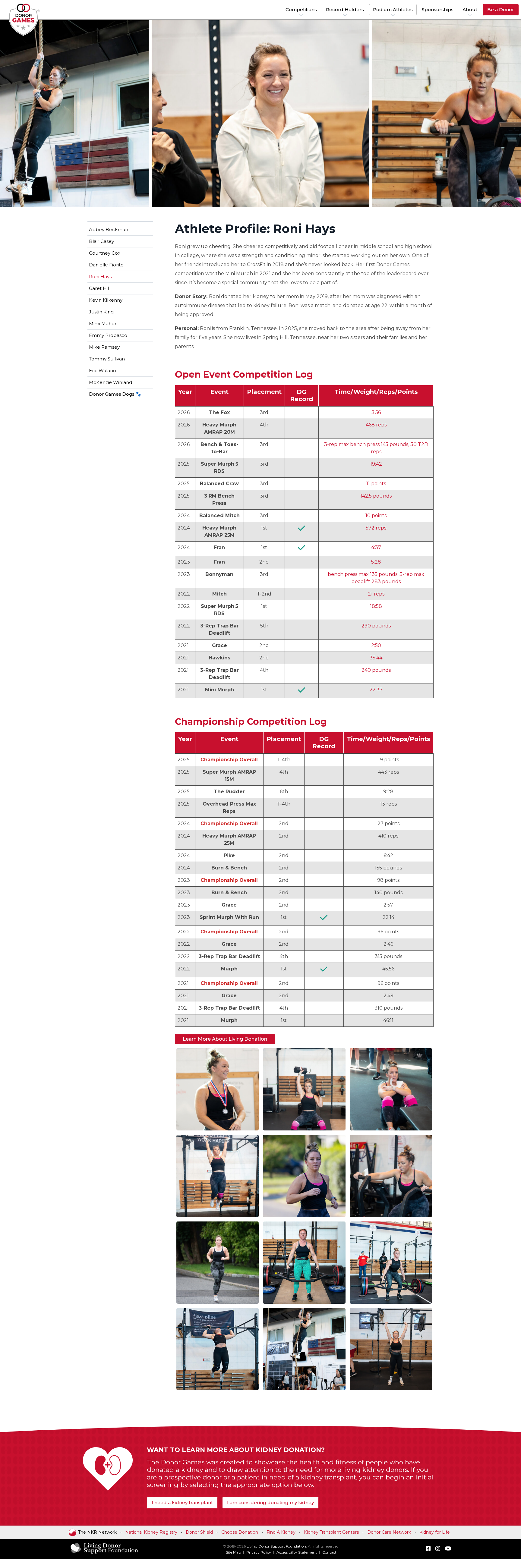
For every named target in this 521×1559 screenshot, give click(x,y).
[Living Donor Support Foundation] (104, 1553)
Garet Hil (99, 288)
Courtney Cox (104, 253)
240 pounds (376, 670)
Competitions (301, 9)
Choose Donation (239, 1532)
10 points (376, 515)
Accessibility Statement (296, 1552)
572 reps (376, 528)
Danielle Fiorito (106, 265)
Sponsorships (437, 9)
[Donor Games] (24, 19)
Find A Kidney (281, 1532)
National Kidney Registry (151, 1532)
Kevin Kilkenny (105, 300)
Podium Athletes (393, 9)
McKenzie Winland (110, 382)
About (470, 9)
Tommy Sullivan (107, 359)
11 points (376, 483)
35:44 (376, 658)
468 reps (376, 425)
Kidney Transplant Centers (331, 1532)
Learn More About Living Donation (225, 1039)
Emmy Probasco (108, 335)
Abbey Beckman (108, 229)
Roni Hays (100, 276)
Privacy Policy (258, 1552)
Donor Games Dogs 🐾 (115, 394)
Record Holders (345, 9)
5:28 (376, 562)
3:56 (376, 412)
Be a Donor (500, 9)
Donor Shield (199, 1532)
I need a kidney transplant (182, 1502)
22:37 (376, 690)
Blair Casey (101, 241)
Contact (329, 1552)
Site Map (233, 1552)
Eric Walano (102, 370)
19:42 (376, 464)
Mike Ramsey (104, 347)
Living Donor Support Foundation (276, 1546)
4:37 (376, 547)
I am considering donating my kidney (270, 1502)
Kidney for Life (434, 1532)
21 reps (376, 594)
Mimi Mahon (103, 323)
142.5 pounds (376, 496)
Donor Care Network (389, 1532)
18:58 (376, 606)
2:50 (376, 645)
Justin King (101, 312)
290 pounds (376, 626)
